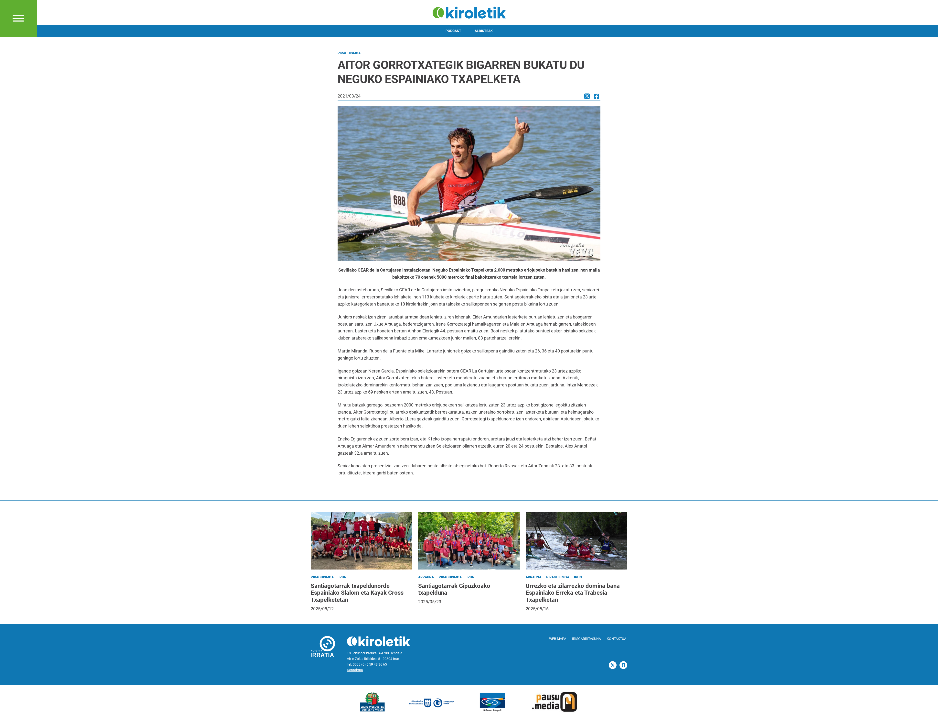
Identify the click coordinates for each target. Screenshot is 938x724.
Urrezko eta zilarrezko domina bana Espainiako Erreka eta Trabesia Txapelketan (573, 592)
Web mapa (557, 639)
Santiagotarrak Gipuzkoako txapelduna (454, 589)
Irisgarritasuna (586, 639)
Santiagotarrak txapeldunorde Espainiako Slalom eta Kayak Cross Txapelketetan (357, 592)
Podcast (453, 31)
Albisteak (484, 31)
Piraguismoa (349, 53)
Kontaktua (355, 670)
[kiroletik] (469, 12)
